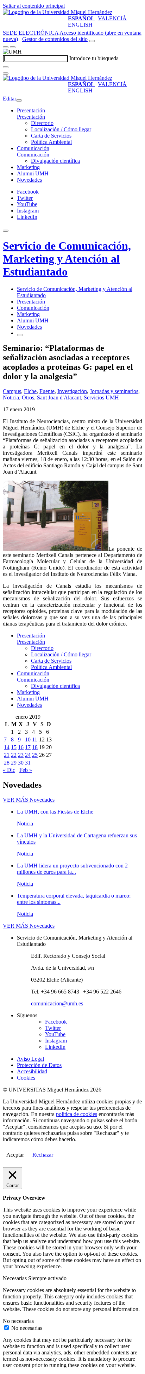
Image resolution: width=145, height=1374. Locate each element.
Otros (28, 397)
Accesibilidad (32, 1071)
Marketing (28, 167)
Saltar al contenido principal (34, 6)
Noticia (11, 397)
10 (28, 739)
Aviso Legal (30, 1059)
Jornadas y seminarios (114, 391)
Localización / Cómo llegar (61, 129)
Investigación (72, 391)
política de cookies (76, 1114)
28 (7, 763)
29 (14, 763)
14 (7, 747)
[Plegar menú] (19, 100)
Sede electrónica (30, 33)
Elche (30, 391)
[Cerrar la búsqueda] (5, 73)
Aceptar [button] (15, 1155)
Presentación (31, 110)
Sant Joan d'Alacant (59, 397)
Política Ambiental (51, 142)
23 (21, 755)
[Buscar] (5, 67)
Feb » (25, 770)
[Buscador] (92, 41)
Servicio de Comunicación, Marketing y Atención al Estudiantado (67, 258)
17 (28, 747)
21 (7, 755)
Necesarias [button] (15, 1278)
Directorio (42, 123)
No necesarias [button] (18, 1321)
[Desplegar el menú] (12, 47)
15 (14, 747)
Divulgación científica (55, 161)
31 (28, 763)
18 (35, 747)
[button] (31, 117)
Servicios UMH (101, 397)
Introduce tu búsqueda (94, 58)
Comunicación (33, 148)
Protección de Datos (39, 1065)
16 (21, 747)
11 (34, 739)
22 (14, 755)
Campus (12, 391)
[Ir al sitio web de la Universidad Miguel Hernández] (57, 12)
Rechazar (42, 1155)
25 (35, 755)
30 (21, 763)
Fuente (47, 391)
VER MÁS (29, 800)
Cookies (26, 1078)
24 (28, 755)
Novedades (29, 180)
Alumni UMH (33, 173)
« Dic (9, 770)
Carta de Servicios (51, 136)
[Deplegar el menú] (20, 335)
